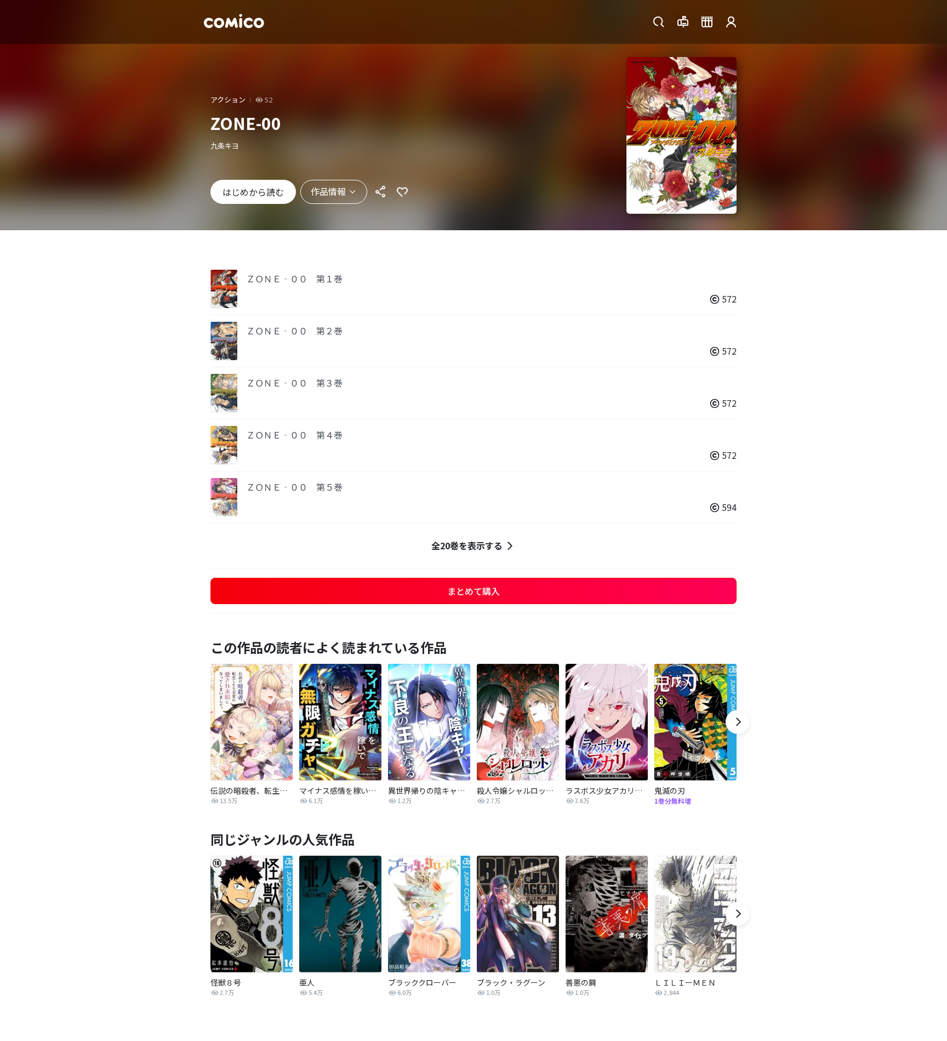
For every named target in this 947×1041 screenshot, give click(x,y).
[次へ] (738, 722)
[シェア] (380, 192)
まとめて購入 (473, 591)
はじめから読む (253, 191)
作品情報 (328, 191)
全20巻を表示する (467, 545)
